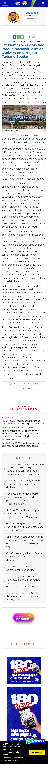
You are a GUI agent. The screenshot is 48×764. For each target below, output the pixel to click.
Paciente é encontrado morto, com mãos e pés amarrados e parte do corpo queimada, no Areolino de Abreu (22, 498)
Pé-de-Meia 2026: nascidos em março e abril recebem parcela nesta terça (23, 443)
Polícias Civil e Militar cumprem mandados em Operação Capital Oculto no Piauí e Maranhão (24, 513)
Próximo (43, 118)
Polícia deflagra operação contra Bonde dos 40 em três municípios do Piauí (24, 484)
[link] (14, 37)
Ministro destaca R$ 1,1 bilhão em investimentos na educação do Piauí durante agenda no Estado (21, 432)
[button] (13, 759)
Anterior (4, 118)
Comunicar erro (24, 388)
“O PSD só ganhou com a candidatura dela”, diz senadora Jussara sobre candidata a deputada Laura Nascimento (23, 581)
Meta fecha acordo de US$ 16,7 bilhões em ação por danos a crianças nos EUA (23, 596)
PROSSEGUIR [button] (37, 752)
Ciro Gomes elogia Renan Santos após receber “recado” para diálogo (24, 556)
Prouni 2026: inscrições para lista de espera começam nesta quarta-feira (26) (23, 421)
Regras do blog (31, 19)
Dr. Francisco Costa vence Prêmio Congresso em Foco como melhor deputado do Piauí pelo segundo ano (25, 541)
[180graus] (17, 3)
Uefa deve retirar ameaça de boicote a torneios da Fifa (21, 568)
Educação (31, 12)
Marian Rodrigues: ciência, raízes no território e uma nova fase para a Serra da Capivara (24, 527)
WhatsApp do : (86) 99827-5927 (25, 383)
